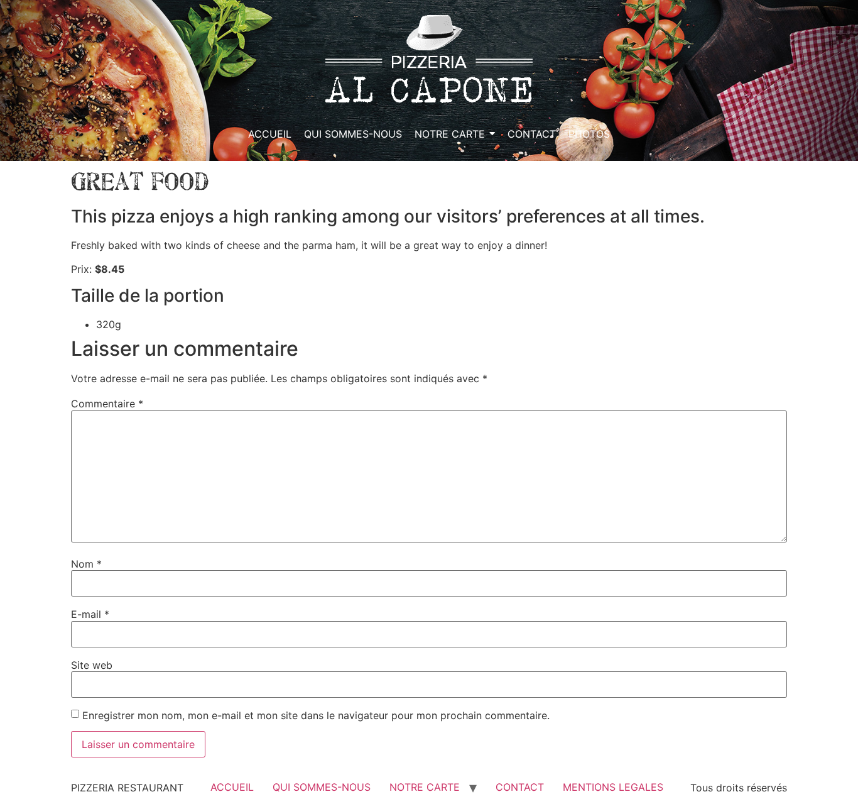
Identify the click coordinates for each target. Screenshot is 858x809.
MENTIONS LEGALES (613, 787)
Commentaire (107, 404)
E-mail (90, 614)
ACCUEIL (232, 787)
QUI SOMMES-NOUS (322, 787)
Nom (86, 564)
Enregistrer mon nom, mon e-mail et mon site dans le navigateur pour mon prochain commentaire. (316, 715)
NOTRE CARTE (424, 787)
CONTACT (520, 787)
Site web (91, 665)
